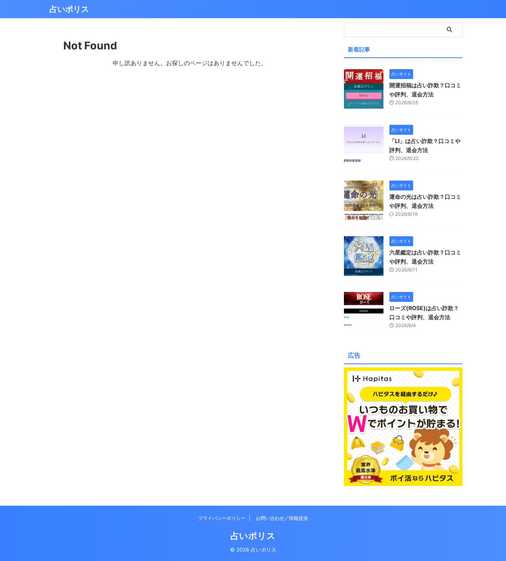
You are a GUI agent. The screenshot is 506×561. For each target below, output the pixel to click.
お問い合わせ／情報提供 (282, 518)
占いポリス (69, 9)
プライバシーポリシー (221, 518)
